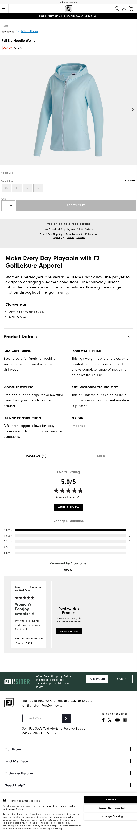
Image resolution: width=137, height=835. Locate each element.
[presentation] (36, 455)
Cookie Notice (15, 809)
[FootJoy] (68, 8)
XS (6, 188)
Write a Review (29, 31)
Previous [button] (4, 110)
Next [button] (133, 110)
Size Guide (130, 180)
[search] (117, 8)
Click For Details (45, 733)
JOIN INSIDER (97, 678)
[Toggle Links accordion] (68, 749)
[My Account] (124, 8)
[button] (4, 8)
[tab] (131, 9)
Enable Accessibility (68, 2)
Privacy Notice (67, 806)
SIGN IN (121, 678)
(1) (17, 31)
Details (89, 229)
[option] (68, 113)
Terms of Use (51, 806)
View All (68, 570)
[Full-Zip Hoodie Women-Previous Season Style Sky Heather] (68, 113)
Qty (3, 198)
